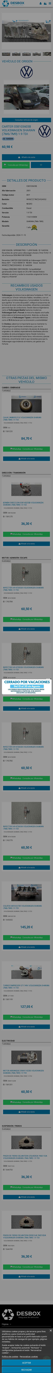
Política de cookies (10, 1356)
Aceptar (26, 1362)
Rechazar (26, 1369)
